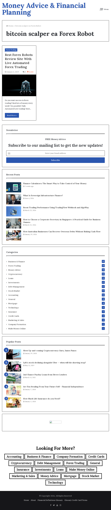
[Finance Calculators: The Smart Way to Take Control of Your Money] (13, 187)
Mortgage (12, 303)
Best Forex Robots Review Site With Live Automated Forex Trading (19, 61)
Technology (13, 308)
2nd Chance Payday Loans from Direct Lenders (45, 374)
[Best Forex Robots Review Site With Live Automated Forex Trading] (19, 85)
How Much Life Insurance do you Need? (41, 398)
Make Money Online (17, 328)
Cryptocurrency (15, 274)
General (11, 299)
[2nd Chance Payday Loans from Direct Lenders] (13, 378)
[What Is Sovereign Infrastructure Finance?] (13, 199)
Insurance (12, 312)
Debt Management (16, 287)
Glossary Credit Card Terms (75, 500)
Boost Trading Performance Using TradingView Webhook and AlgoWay (56, 207)
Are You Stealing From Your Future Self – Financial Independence (53, 386)
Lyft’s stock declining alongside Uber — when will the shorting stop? (54, 362)
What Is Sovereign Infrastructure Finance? (43, 195)
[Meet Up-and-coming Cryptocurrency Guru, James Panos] (13, 354)
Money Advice (14, 270)
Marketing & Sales (16, 320)
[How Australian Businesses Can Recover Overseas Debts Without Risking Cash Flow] (13, 235)
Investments (13, 282)
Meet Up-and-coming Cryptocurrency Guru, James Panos (49, 350)
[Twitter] (54, 505)
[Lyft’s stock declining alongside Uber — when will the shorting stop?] (13, 366)
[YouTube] (57, 505)
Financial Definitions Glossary (50, 500)
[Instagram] (60, 505)
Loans (10, 278)
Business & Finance (16, 261)
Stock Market (14, 291)
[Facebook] (50, 505)
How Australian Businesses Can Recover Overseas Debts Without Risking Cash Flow (61, 231)
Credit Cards (13, 316)
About (33, 500)
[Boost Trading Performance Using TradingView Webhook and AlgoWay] (13, 211)
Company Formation (17, 324)
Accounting (13, 295)
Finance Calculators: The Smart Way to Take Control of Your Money (54, 183)
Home (10, 26)
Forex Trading (11, 50)
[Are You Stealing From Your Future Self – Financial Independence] (13, 390)
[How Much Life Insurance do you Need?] (13, 402)
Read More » (12, 115)
